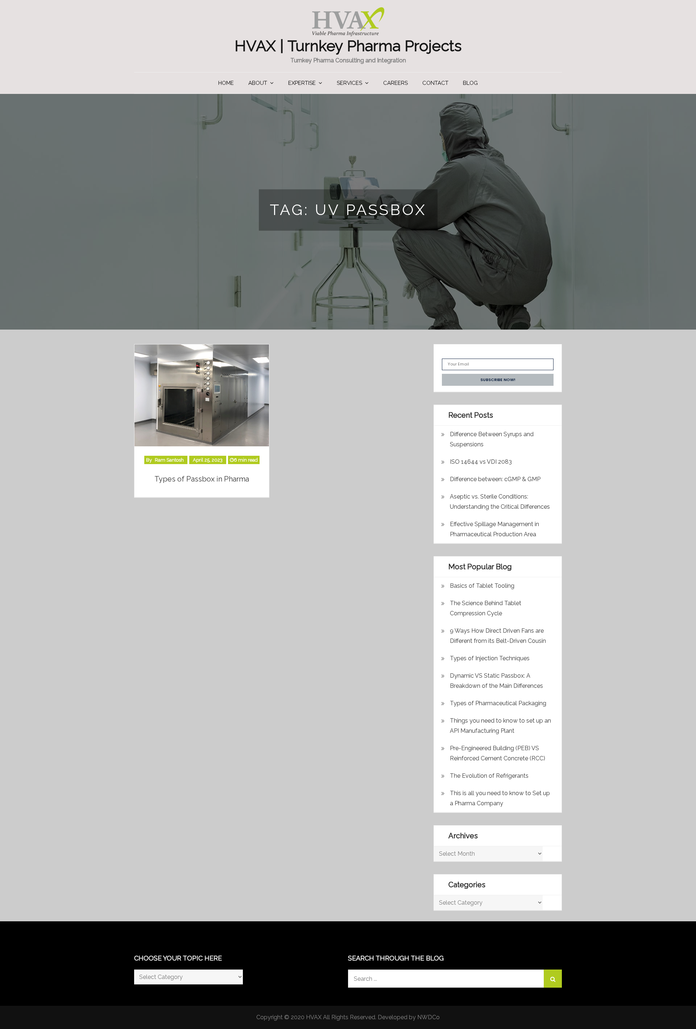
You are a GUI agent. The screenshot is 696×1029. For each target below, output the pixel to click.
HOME (226, 83)
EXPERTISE (302, 83)
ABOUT (257, 83)
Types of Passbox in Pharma (201, 479)
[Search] (553, 979)
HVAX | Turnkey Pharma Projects (348, 46)
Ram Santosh (169, 460)
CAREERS (395, 83)
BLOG (470, 83)
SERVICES (349, 83)
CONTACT (435, 83)
